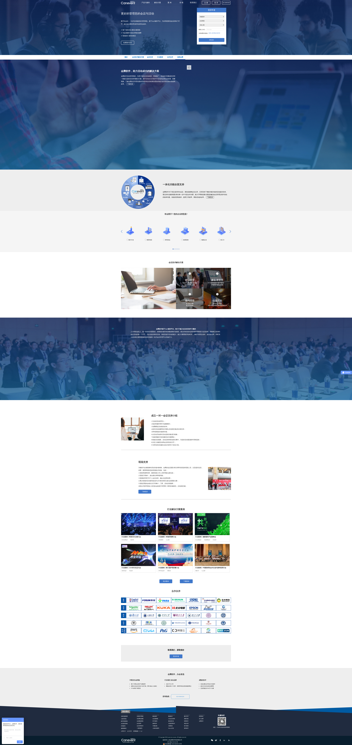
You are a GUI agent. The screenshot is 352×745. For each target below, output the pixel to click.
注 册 (206, 3)
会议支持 (150, 57)
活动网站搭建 (140, 718)
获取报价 (211, 40)
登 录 (216, 3)
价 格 (181, 2)
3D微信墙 (155, 725)
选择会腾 (180, 57)
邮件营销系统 (124, 721)
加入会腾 (201, 718)
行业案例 (160, 57)
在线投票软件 (171, 723)
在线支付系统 (140, 716)
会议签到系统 (124, 723)
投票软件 (186, 721)
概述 (126, 57)
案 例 (169, 2)
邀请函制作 (123, 728)
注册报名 (170, 725)
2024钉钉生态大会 (135, 567)
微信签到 (155, 716)
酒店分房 (186, 723)
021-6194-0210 (180, 696)
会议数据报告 (140, 721)
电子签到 (186, 725)
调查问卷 (186, 718)
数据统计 (170, 716)
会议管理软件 (140, 725)
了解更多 (130, 84)
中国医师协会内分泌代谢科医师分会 (214, 567)
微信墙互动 (171, 721)
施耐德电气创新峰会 (209, 537)
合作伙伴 (170, 57)
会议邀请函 (155, 718)
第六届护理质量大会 (172, 567)
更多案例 (166, 581)
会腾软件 (201, 721)
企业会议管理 (171, 718)
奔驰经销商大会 (171, 537)
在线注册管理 (124, 716)
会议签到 (129, 731)
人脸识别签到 (156, 728)
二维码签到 (139, 728)
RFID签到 (155, 721)
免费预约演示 (127, 42)
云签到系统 (123, 718)
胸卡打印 (187, 716)
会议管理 (139, 723)
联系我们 (193, 2)
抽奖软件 (155, 723)
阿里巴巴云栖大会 (135, 537)
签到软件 (186, 728)
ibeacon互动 (171, 728)
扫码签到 (123, 726)
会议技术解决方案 (138, 57)
